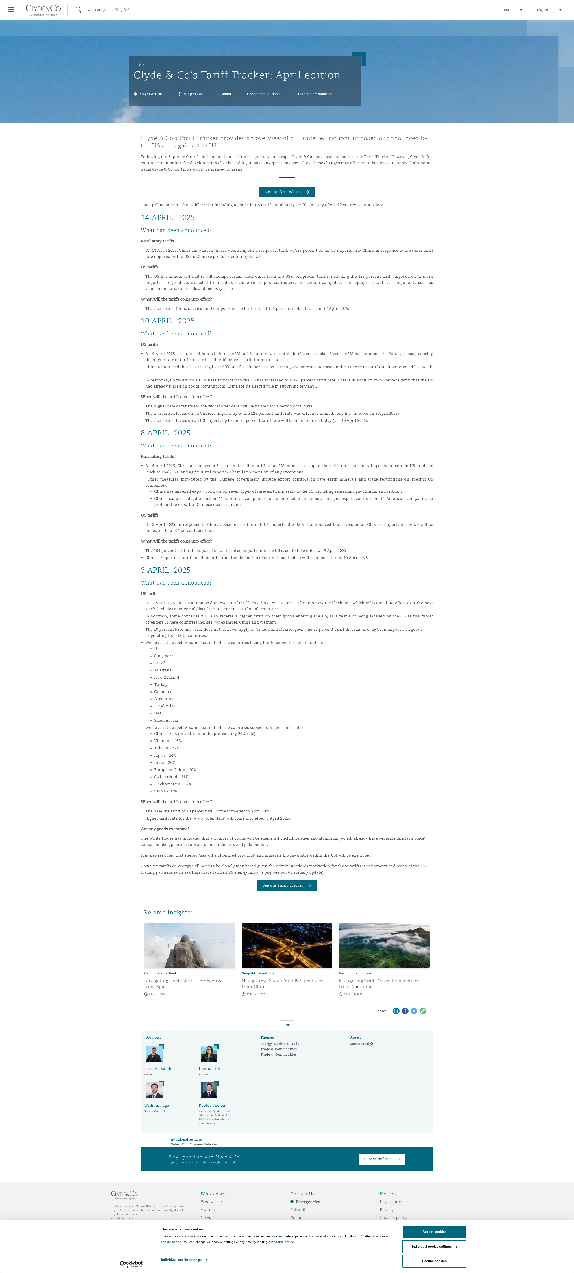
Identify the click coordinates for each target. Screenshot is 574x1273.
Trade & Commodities (279, 1049)
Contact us (300, 1217)
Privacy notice (393, 1209)
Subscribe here (378, 1159)
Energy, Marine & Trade (280, 1044)
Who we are (212, 1201)
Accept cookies (434, 1232)
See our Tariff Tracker (283, 885)
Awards (208, 1209)
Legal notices (392, 1201)
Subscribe (299, 1210)
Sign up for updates (283, 192)
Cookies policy (393, 1217)
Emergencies (308, 1201)
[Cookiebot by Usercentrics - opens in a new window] (131, 1264)
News (206, 1217)
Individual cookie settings (181, 1260)
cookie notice (171, 1242)
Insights (139, 64)
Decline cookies (434, 1261)
